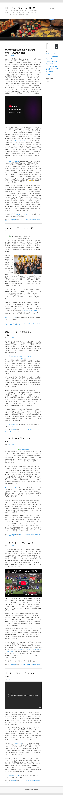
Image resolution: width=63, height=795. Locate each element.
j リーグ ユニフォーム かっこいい (29, 310)
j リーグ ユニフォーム (16, 743)
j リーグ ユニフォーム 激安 (19, 140)
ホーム (6, 39)
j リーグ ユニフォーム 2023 (12, 161)
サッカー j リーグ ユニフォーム (14, 666)
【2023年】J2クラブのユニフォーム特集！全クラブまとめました (52, 63)
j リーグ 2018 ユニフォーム (25, 664)
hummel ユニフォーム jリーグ (18, 228)
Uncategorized (13, 219)
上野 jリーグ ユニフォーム (17, 535)
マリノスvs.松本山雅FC (51, 66)
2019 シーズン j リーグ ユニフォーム (26, 534)
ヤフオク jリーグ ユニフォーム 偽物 (15, 221)
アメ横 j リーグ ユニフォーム (13, 431)
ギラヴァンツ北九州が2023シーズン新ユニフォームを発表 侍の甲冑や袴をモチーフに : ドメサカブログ (52, 57)
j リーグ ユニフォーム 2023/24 (24, 214)
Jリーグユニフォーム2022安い (21, 8)
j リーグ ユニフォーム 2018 (25, 219)
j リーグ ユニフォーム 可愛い (15, 324)
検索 (47, 43)
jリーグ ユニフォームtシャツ (13, 782)
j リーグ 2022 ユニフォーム (12, 775)
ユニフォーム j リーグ (10, 317)
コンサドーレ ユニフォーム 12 (19, 543)
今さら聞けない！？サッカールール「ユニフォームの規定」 (51, 73)
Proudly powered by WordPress (31, 789)
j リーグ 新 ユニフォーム (11, 424)
